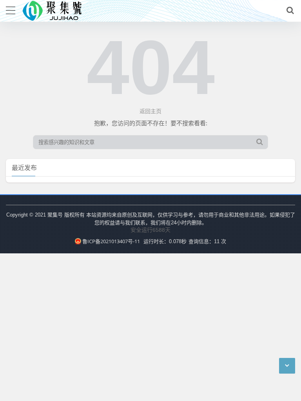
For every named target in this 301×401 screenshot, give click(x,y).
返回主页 (150, 111)
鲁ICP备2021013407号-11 (111, 241)
